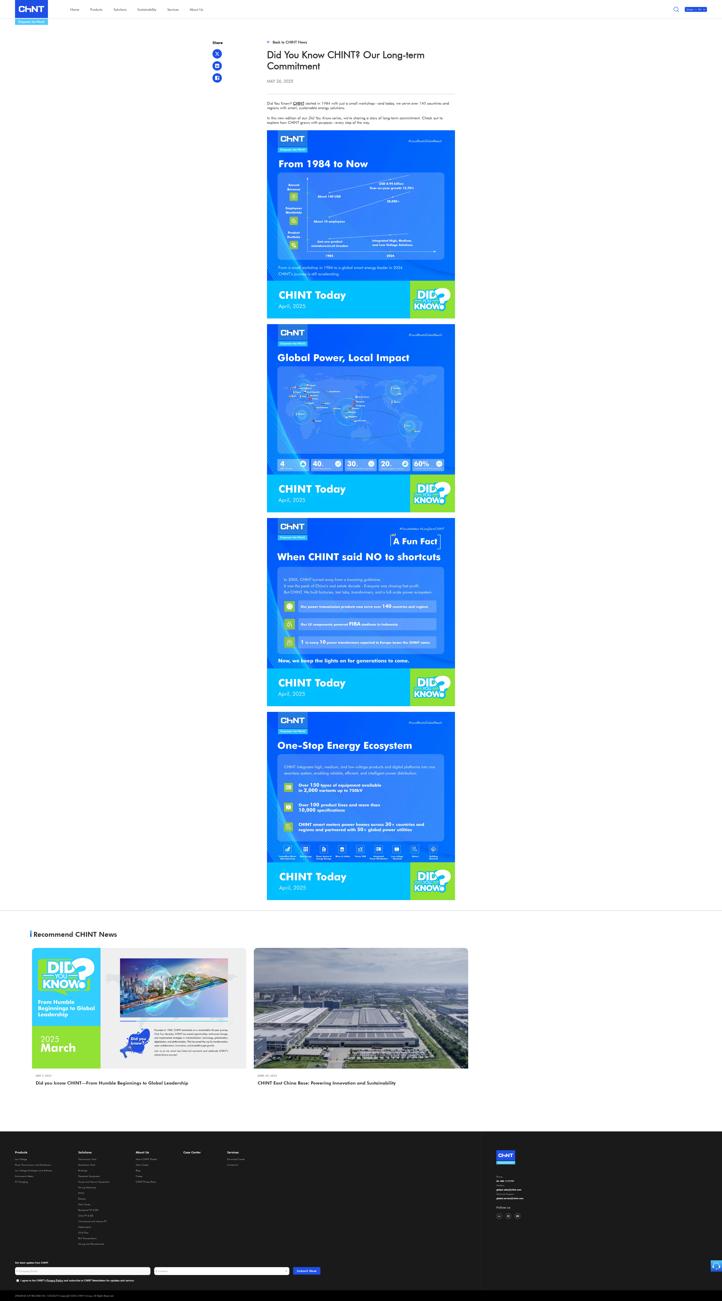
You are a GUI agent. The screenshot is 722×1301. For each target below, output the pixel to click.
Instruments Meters (24, 1176)
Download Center (236, 1159)
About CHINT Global (146, 1159)
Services (233, 1152)
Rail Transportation (87, 1238)
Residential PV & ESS (88, 1209)
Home (74, 9)
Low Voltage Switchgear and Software (33, 1170)
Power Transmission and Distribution (33, 1164)
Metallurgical (84, 1226)
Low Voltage (21, 1159)
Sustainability (146, 9)
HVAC (81, 1192)
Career (139, 1176)
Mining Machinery (87, 1187)
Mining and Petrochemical (91, 1243)
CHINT (298, 103)
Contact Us (232, 1164)
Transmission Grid (87, 1159)
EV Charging (21, 1181)
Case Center (192, 1152)
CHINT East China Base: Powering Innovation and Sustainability (327, 1083)
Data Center (84, 1204)
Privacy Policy (54, 1280)
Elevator (82, 1198)
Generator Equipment (89, 1176)
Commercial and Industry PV (92, 1221)
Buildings (82, 1170)
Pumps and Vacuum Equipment (93, 1181)
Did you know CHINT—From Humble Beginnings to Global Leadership (112, 1083)
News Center (142, 1164)
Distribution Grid (86, 1164)
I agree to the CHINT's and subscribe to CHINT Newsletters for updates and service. (77, 1280)
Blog (138, 1170)
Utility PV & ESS (85, 1215)
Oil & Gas (83, 1232)
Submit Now (307, 1271)
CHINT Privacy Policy (146, 1181)
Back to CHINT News (290, 42)
